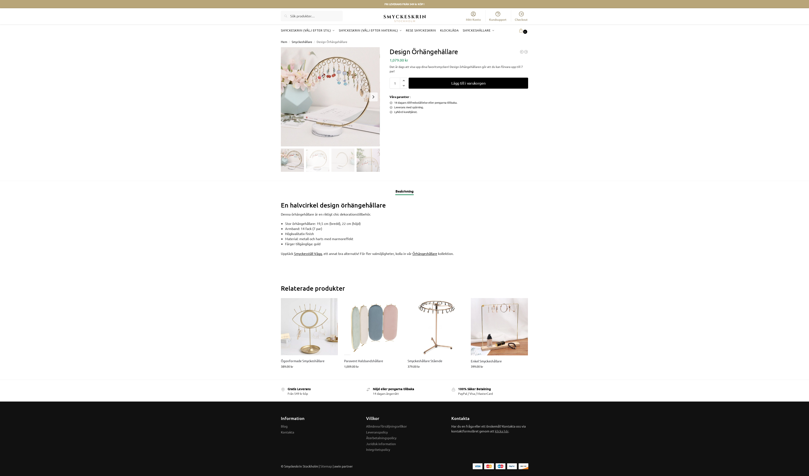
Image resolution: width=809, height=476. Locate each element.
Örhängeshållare (424, 253)
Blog (284, 426)
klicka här (501, 431)
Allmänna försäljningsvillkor (386, 426)
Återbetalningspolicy (381, 438)
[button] (517, 30)
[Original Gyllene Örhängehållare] (526, 52)
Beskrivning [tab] (404, 191)
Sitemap (326, 466)
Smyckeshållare (302, 42)
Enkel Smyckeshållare (486, 361)
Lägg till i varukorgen (468, 83)
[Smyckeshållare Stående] (436, 326)
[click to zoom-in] (330, 96)
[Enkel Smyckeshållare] (499, 326)
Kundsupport (498, 19)
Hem (284, 42)
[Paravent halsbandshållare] (372, 326)
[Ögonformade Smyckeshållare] (309, 326)
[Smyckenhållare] (522, 52)
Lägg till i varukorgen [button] (309, 375)
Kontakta (287, 432)
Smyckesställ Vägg (308, 253)
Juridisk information (381, 444)
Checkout (521, 19)
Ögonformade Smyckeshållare (302, 361)
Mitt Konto (473, 19)
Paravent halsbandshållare (363, 361)
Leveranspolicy (377, 432)
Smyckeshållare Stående (425, 361)
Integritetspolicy (378, 449)
